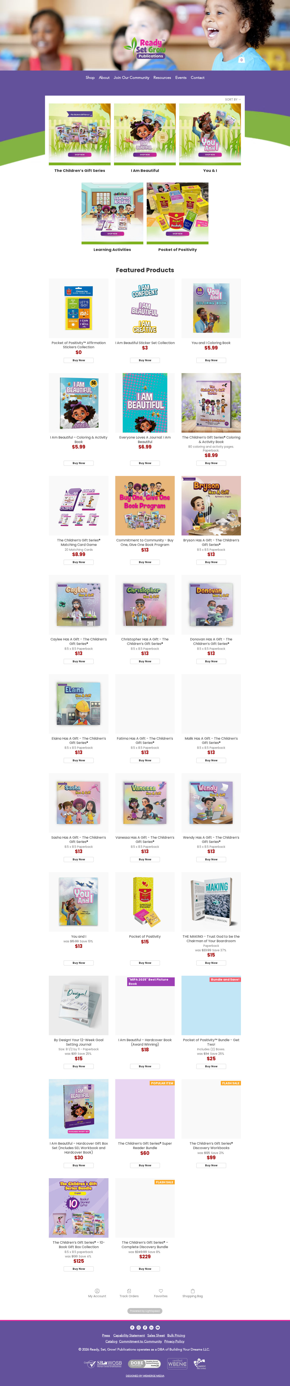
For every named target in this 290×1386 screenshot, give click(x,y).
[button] (241, 58)
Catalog (111, 1341)
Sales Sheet (156, 1335)
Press (106, 1335)
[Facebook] (145, 1327)
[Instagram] (139, 1327)
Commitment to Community (140, 1341)
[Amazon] (132, 1327)
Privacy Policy (174, 1341)
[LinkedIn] (151, 1327)
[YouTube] (158, 1327)
